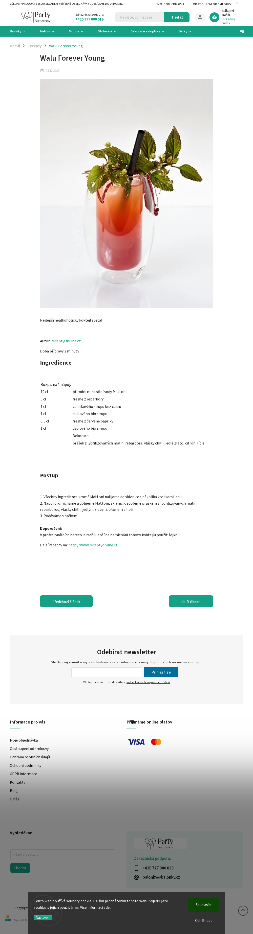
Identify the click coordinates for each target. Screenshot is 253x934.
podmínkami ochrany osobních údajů (148, 682)
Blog (14, 791)
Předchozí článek (66, 602)
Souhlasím (203, 905)
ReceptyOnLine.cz (65, 341)
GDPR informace (23, 774)
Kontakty (17, 782)
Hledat (176, 17)
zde (107, 907)
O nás (14, 799)
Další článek (191, 602)
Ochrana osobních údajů (30, 757)
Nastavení (43, 917)
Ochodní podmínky (25, 765)
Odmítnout (203, 920)
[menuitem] (21, 31)
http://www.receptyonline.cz (93, 545)
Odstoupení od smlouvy (212, 4)
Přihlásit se (161, 672)
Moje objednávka (171, 4)
